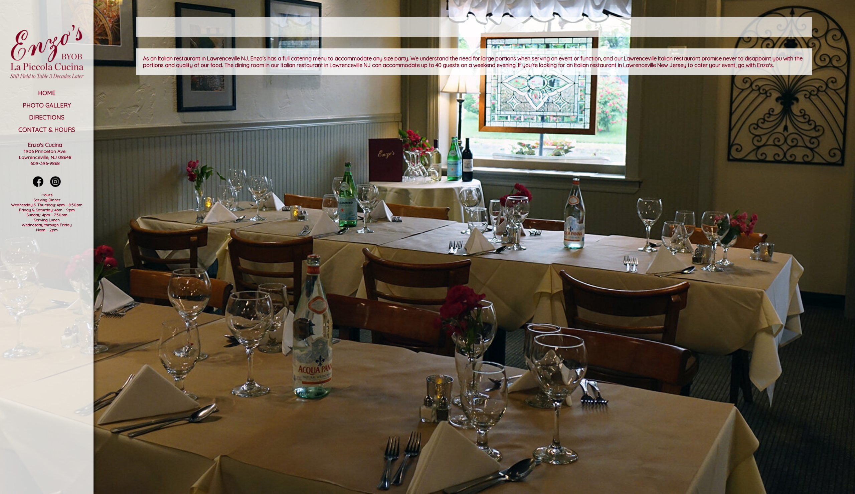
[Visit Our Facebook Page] (38, 185)
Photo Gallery (47, 105)
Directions (46, 117)
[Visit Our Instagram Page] (55, 185)
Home (46, 93)
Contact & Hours (46, 130)
